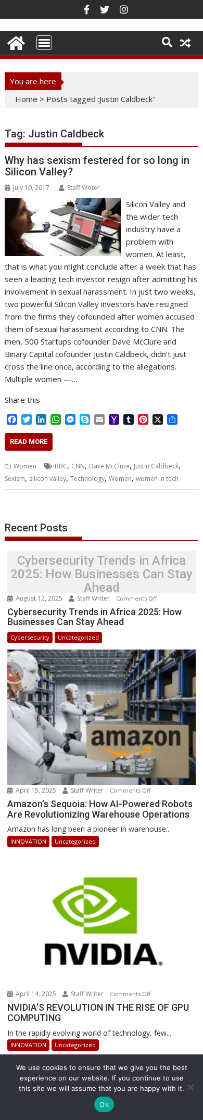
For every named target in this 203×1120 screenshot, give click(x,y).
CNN (78, 466)
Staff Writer (83, 187)
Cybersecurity (29, 637)
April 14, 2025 (36, 993)
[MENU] (44, 42)
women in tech (157, 478)
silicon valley (47, 478)
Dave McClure (109, 466)
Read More (28, 442)
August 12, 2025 (39, 598)
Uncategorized (78, 637)
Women (25, 466)
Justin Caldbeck (156, 466)
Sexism (15, 478)
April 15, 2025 (36, 790)
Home (26, 99)
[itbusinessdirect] (15, 41)
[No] (190, 1087)
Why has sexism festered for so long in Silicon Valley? (97, 166)
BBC (61, 466)
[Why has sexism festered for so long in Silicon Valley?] (63, 204)
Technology (87, 478)
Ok (104, 1104)
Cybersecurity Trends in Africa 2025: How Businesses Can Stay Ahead (101, 574)
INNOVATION (28, 841)
